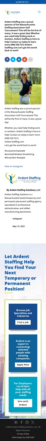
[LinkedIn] (15, 422)
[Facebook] (21, 422)
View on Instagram (14, 166)
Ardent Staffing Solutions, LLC (25, 190)
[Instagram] (27, 422)
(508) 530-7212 (23, 2)
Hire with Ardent (23, 403)
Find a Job (23, 322)
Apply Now (23, 364)
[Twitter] (32, 422)
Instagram (17, 219)
